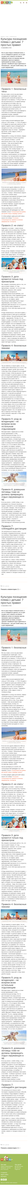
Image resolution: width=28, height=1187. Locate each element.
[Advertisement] (14, 20)
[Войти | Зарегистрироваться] (23, 3)
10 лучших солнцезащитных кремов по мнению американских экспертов (12, 219)
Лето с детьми (5, 586)
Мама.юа (3, 36)
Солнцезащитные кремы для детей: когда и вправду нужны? (13, 212)
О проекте (4, 1172)
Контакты (3, 1176)
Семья (7, 36)
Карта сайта (4, 1174)
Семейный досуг (13, 36)
